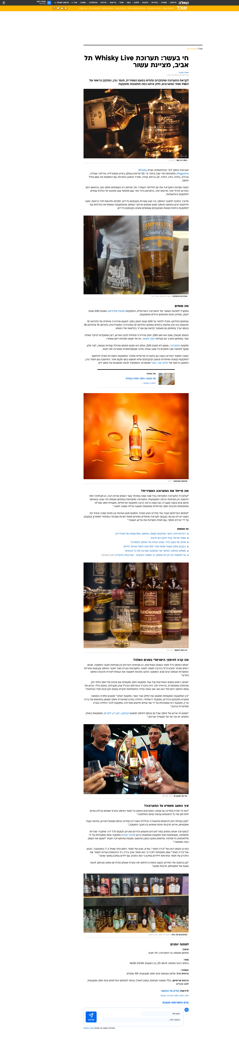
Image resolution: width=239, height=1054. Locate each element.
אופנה (83, 3)
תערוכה (170, 996)
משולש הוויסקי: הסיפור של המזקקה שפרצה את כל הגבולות (155, 551)
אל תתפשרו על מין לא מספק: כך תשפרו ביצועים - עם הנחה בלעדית (150, 555)
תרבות (145, 3)
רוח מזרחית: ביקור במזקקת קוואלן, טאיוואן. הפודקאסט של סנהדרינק (150, 534)
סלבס (136, 3)
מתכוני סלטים (107, 8)
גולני (124, 835)
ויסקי (187, 996)
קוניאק (125, 713)
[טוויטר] (58, 8)
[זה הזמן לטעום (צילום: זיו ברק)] (136, 608)
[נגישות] (4, 3)
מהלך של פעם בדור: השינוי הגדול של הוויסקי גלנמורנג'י (158, 542)
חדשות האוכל (168, 8)
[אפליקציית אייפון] (62, 8)
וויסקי (182, 996)
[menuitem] (171, 2)
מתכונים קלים (94, 8)
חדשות (173, 3)
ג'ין (114, 713)
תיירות (103, 3)
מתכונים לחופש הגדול (137, 8)
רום (118, 713)
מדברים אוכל (120, 8)
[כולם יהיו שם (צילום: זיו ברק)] (136, 126)
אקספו (163, 996)
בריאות (113, 3)
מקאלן (121, 311)
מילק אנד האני (160, 363)
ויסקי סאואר (148, 339)
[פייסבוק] (54, 8)
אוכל (121, 3)
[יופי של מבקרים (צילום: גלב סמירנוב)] (136, 761)
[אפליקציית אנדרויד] (65, 8)
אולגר (131, 835)
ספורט (164, 3)
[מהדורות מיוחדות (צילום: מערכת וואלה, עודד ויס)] (136, 257)
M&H (176, 996)
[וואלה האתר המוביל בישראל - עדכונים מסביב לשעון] (184, 2)
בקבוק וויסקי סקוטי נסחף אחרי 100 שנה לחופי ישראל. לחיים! (155, 547)
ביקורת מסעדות (154, 8)
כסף (129, 3)
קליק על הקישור (170, 991)
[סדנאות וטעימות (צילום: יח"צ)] (136, 438)
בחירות (154, 3)
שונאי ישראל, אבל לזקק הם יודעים (168, 538)
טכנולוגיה (93, 3)
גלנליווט (112, 311)
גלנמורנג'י (175, 345)
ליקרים (107, 713)
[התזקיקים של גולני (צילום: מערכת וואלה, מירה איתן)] (136, 905)
